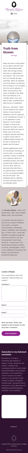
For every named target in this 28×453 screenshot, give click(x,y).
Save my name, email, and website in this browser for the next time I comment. (13, 325)
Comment (6, 284)
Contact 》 (14, 426)
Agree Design (18, 449)
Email (4, 312)
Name (4, 305)
